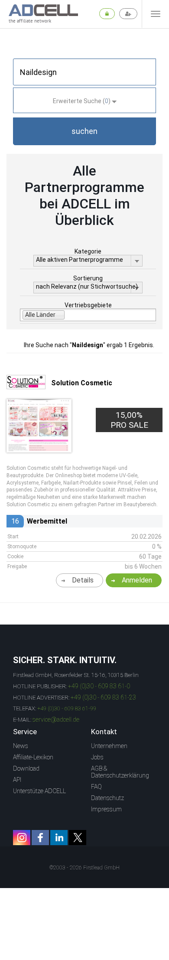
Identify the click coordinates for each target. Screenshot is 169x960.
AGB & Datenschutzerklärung (120, 772)
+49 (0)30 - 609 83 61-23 (103, 697)
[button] (84, 131)
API (17, 779)
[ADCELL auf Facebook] (40, 837)
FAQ (96, 786)
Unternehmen (109, 745)
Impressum (106, 809)
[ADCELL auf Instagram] (21, 837)
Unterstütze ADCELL (39, 791)
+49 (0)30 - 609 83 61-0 (99, 686)
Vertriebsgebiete (88, 305)
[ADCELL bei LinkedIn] (59, 837)
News (20, 745)
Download (26, 768)
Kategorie (88, 251)
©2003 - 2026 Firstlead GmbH (84, 868)
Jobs (97, 757)
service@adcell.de (55, 719)
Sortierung (88, 278)
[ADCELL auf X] (77, 837)
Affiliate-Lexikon (33, 757)
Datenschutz (107, 797)
